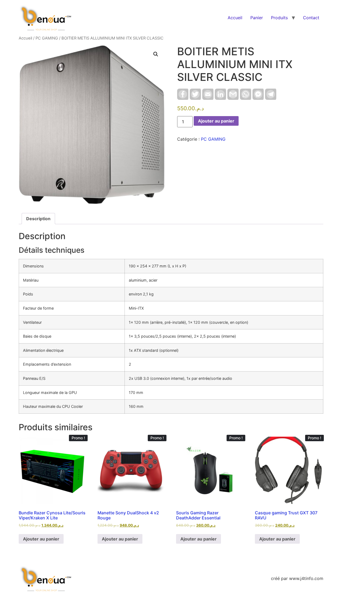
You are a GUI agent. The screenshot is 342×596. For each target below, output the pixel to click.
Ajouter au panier (216, 121)
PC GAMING (47, 38)
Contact (311, 17)
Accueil (235, 17)
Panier (256, 17)
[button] (156, 54)
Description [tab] (38, 218)
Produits (279, 17)
